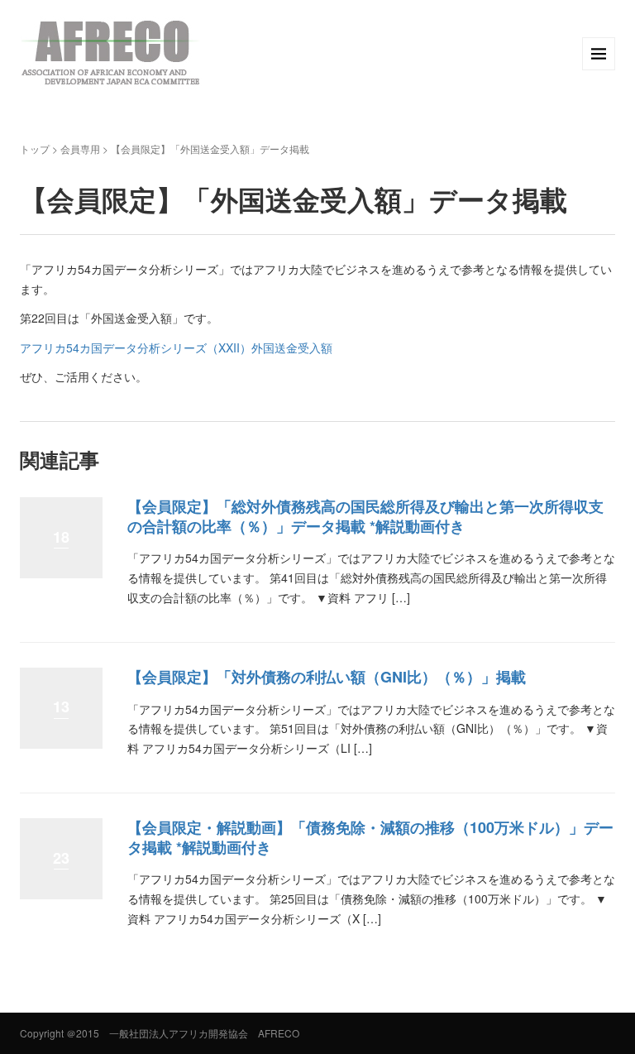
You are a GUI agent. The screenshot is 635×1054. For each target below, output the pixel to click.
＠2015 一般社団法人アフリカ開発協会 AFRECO (182, 1033)
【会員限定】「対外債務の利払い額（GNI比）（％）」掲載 (326, 676)
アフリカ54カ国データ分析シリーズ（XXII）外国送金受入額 (176, 347)
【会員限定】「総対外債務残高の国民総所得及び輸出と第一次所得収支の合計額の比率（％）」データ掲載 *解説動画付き (365, 516)
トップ (35, 148)
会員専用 (80, 148)
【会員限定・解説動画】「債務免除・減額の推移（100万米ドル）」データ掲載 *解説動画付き (370, 837)
